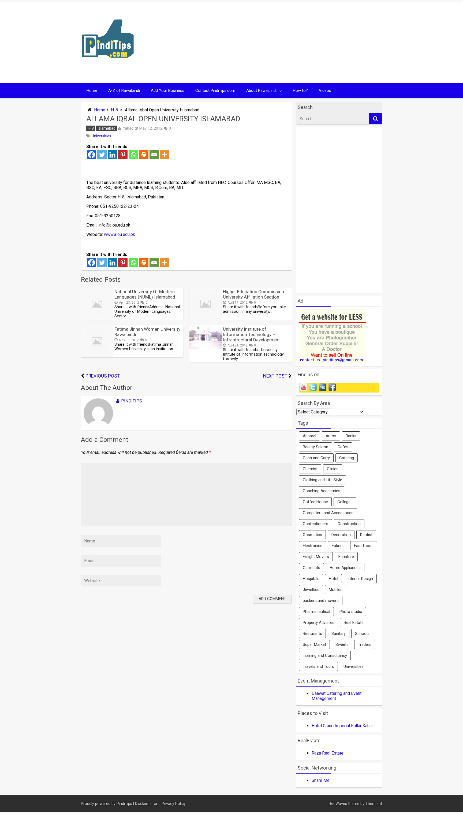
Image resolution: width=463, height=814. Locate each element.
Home (92, 90)
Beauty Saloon (315, 446)
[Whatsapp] (133, 154)
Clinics (332, 468)
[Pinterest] (123, 154)
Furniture (346, 556)
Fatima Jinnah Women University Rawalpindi (147, 331)
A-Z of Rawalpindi (124, 90)
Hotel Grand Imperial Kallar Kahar (342, 725)
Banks (351, 436)
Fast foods (364, 545)
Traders (364, 644)
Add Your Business (167, 90)
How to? (300, 90)
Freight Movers (316, 556)
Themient (373, 803)
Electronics (312, 545)
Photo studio (350, 611)
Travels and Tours (318, 666)
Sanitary (338, 633)
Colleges (345, 501)
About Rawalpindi (261, 90)
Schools (362, 633)
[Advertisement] (282, 42)
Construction (349, 523)
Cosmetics (312, 534)
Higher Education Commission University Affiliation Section (253, 294)
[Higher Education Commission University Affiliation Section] (205, 318)
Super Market (314, 644)
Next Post (275, 376)
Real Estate (354, 622)
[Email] (154, 154)
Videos (325, 90)
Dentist (366, 534)
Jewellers (311, 589)
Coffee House (315, 501)
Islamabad (106, 128)
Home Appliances (345, 567)
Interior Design (360, 578)
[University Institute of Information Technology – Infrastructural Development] (205, 347)
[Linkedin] (112, 154)
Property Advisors (318, 622)
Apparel (309, 436)
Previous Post (102, 376)
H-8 (114, 109)
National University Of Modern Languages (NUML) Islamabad (144, 294)
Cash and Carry (316, 457)
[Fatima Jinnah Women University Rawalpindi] (97, 355)
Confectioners (315, 523)
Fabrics (338, 545)
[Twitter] (102, 154)
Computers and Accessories (328, 512)
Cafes (343, 446)
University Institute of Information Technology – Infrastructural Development (251, 334)
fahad (128, 128)
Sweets (342, 644)
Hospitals (311, 578)
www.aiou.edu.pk (119, 234)
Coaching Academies (321, 490)
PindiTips (131, 401)
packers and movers (321, 600)
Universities (101, 136)
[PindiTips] (108, 64)
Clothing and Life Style (322, 479)
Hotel (333, 578)
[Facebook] (91, 154)
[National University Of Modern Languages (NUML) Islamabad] (97, 318)
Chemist (310, 468)
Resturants (312, 633)
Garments (311, 567)
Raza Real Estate (327, 753)
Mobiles (335, 589)
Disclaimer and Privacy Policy (160, 803)
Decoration (341, 534)
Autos (331, 436)
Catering (346, 457)
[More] (164, 154)
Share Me (321, 780)
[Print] (143, 154)
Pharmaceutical (316, 611)
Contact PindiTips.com (215, 90)
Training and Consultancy (325, 655)
